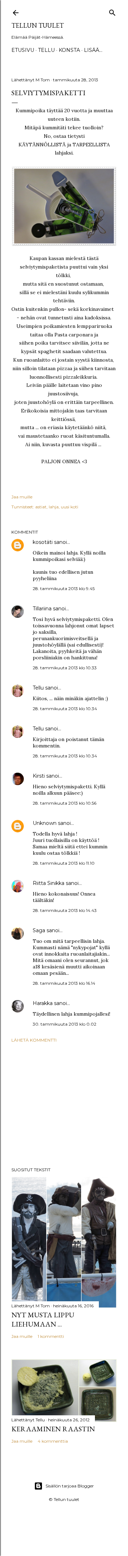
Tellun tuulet (37, 25)
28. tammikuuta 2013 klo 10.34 (65, 708)
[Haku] (112, 11)
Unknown (45, 823)
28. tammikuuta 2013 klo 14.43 (65, 910)
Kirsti (39, 776)
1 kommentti (51, 1336)
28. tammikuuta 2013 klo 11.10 (64, 863)
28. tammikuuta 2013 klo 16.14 (64, 983)
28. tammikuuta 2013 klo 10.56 (64, 803)
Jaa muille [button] (21, 496)
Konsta (69, 50)
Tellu (38, 688)
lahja (54, 506)
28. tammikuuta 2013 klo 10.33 (65, 667)
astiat (41, 506)
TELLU (46, 50)
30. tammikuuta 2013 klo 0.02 (64, 1024)
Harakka (43, 1003)
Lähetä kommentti (34, 1040)
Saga (39, 930)
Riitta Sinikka (48, 883)
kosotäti (43, 542)
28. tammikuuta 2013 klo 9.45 (64, 588)
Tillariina (42, 608)
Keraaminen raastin (53, 1428)
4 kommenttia (53, 1441)
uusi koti (69, 506)
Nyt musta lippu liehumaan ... (42, 1319)
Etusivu (22, 50)
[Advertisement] (64, 1104)
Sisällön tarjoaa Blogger (70, 1486)
